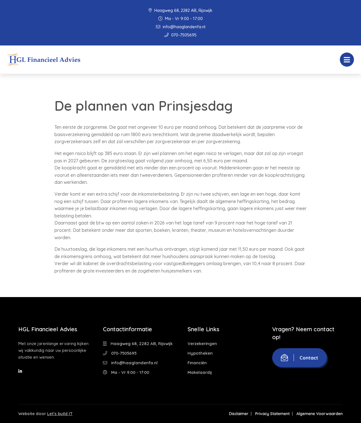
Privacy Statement (272, 413)
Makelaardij (200, 372)
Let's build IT (59, 413)
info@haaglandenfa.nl (183, 26)
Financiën (197, 362)
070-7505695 (183, 35)
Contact (309, 358)
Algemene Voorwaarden (319, 413)
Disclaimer (238, 413)
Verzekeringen (202, 343)
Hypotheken (200, 353)
